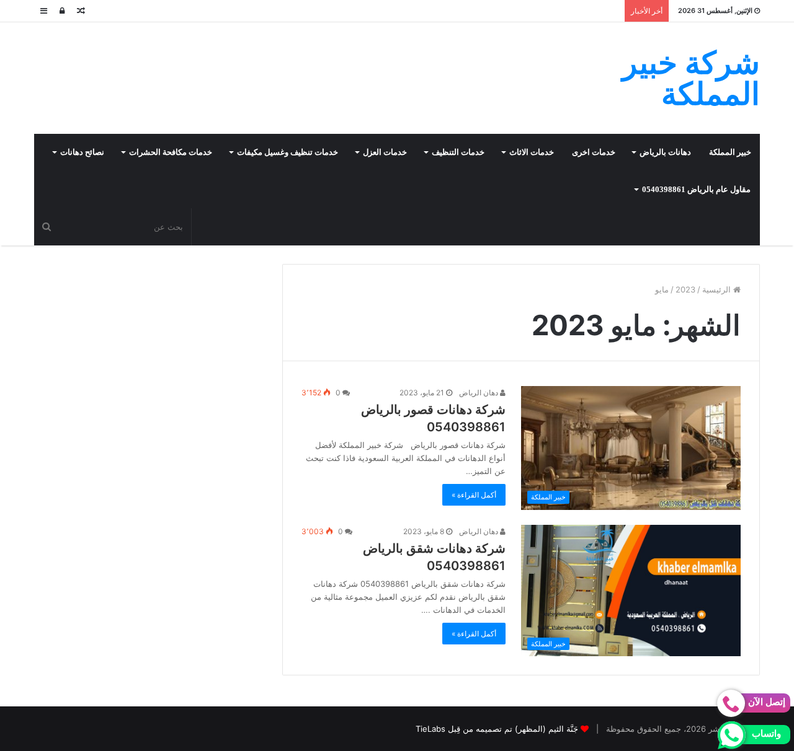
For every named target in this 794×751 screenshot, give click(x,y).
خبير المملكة (730, 152)
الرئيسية (717, 289)
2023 (685, 289)
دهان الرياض (479, 392)
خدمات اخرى (593, 152)
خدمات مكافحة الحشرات (170, 152)
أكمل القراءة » (474, 494)
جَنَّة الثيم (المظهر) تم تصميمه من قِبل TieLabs (497, 729)
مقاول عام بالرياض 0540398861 (696, 189)
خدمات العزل (385, 152)
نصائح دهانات (82, 152)
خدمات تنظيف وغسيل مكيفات (287, 152)
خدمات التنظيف (458, 152)
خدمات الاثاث (531, 152)
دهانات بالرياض (665, 152)
